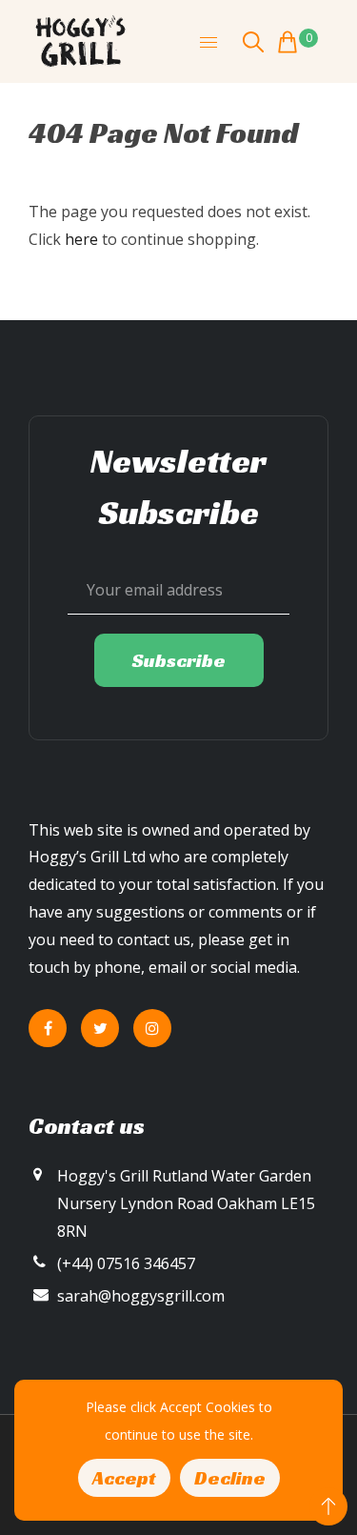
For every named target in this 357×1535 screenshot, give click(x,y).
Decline (230, 1477)
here (81, 239)
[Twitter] (100, 1028)
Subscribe (179, 660)
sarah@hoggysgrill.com (141, 1295)
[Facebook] (48, 1028)
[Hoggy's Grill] (81, 40)
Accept (124, 1477)
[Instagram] (152, 1028)
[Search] (253, 42)
